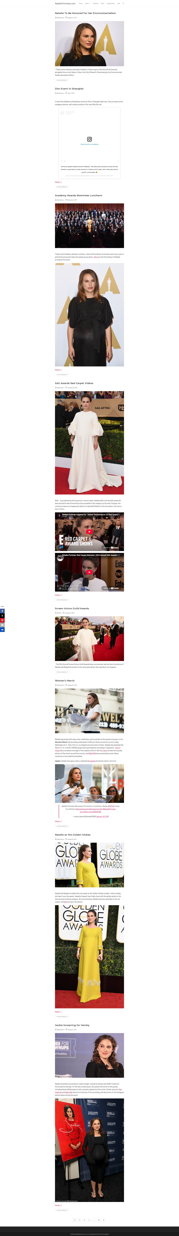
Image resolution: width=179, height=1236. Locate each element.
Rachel (59, 613)
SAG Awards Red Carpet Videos (74, 383)
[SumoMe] (2, 629)
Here (96, 257)
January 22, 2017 (102, 816)
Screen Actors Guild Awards (72, 608)
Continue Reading (63, 80)
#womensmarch (82, 809)
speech (92, 761)
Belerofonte (60, 17)
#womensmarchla (95, 809)
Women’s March (65, 680)
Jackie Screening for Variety (72, 1025)
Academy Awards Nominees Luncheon (78, 195)
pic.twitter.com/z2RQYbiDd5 (90, 812)
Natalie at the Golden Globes (73, 834)
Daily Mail (92, 753)
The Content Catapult (103, 1234)
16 (99, 1220)
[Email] (2, 625)
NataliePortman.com (65, 3)
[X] (2, 615)
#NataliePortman (109, 809)
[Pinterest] (2, 620)
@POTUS (111, 806)
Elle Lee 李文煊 (80, 175)
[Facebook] (2, 611)
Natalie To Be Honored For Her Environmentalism (85, 13)
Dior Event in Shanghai (69, 88)
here (105, 750)
